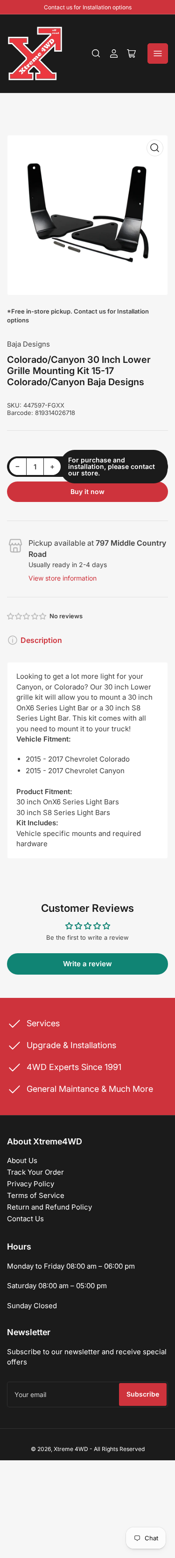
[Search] (96, 53)
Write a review (87, 963)
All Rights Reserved (119, 1448)
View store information (62, 578)
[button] (27, 616)
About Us (22, 1160)
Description (41, 640)
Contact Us (25, 1218)
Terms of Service (35, 1195)
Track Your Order (35, 1172)
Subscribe (142, 1394)
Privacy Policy (30, 1183)
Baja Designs (28, 344)
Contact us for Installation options (88, 7)
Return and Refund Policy (49, 1207)
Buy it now (87, 491)
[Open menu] (157, 53)
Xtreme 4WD (71, 1448)
